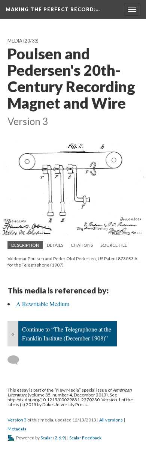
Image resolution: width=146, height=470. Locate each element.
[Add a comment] (16, 360)
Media (14, 41)
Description (25, 245)
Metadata (17, 429)
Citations (82, 245)
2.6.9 (60, 438)
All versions (111, 420)
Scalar (46, 438)
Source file (113, 245)
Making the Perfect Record (53, 9)
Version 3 (17, 420)
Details (55, 245)
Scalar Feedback (85, 438)
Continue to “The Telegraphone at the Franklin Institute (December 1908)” (66, 333)
